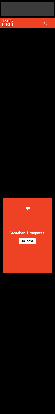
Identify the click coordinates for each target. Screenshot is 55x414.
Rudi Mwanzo (27, 241)
